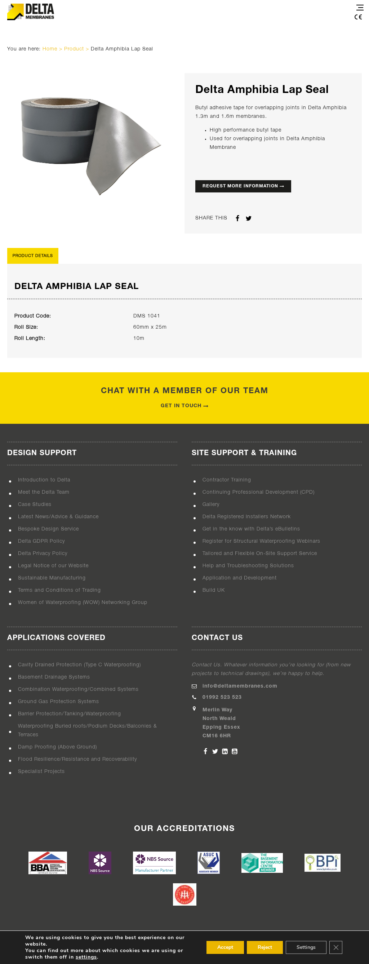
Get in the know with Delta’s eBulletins (251, 529)
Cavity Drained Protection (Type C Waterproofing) (79, 665)
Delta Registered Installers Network (247, 517)
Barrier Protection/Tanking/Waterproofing (69, 714)
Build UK (214, 590)
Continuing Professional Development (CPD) (259, 492)
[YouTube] (234, 751)
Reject (265, 947)
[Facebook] (205, 751)
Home (50, 49)
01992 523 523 (222, 697)
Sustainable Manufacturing (52, 578)
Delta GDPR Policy (41, 541)
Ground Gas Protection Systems (58, 701)
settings (86, 957)
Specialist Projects (41, 771)
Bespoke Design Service (48, 529)
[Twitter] (215, 751)
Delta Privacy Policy (42, 553)
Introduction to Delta (44, 480)
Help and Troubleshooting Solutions (248, 566)
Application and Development (240, 578)
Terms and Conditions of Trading (59, 590)
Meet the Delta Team (44, 492)
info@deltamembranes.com (240, 686)
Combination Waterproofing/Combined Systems (78, 689)
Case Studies (35, 504)
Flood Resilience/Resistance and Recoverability (77, 759)
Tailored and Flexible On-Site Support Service (260, 553)
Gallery (211, 504)
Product (74, 49)
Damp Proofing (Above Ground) (57, 747)
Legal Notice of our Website (53, 566)
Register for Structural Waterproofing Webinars (261, 541)
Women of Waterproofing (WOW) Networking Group (82, 602)
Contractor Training (227, 480)
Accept (225, 947)
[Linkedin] (225, 751)
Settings (306, 947)
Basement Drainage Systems (54, 677)
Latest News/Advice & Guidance (58, 517)
